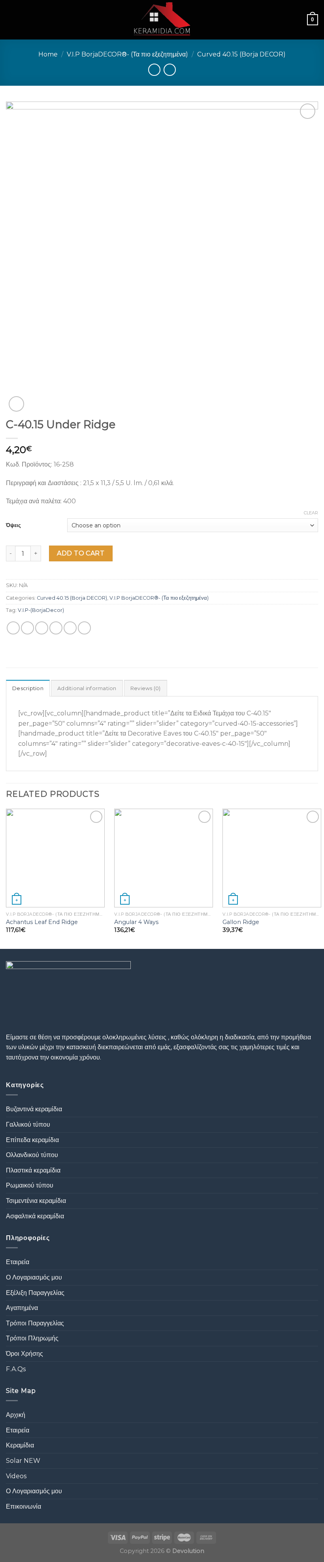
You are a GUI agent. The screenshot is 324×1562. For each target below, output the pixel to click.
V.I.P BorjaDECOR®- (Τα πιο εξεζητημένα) (127, 54)
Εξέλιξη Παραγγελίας (35, 1293)
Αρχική (15, 1415)
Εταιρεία (17, 1262)
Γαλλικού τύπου (28, 1124)
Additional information (87, 688)
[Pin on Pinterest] (70, 627)
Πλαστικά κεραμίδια (33, 1170)
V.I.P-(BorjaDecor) (41, 610)
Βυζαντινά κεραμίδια (34, 1109)
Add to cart (80, 553)
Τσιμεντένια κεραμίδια (36, 1200)
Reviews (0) (145, 688)
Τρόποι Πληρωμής (32, 1338)
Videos (16, 1476)
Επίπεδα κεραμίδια (32, 1140)
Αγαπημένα (22, 1308)
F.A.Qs (16, 1369)
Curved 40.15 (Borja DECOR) (241, 54)
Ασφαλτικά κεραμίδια (35, 1216)
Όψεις (13, 525)
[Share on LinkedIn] (84, 627)
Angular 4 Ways (136, 922)
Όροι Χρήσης (24, 1353)
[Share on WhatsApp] (13, 627)
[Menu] (10, 19)
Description (27, 688)
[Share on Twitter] (41, 627)
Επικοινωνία (23, 1506)
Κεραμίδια (20, 1445)
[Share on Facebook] (27, 627)
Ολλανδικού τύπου (32, 1155)
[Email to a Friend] (55, 627)
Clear (311, 513)
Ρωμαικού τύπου (29, 1185)
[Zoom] (16, 404)
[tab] (28, 688)
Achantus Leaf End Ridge (42, 922)
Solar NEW (23, 1460)
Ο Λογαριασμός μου (34, 1277)
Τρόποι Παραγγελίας (35, 1323)
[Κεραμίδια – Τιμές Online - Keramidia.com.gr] (162, 20)
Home (48, 54)
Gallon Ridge (240, 922)
